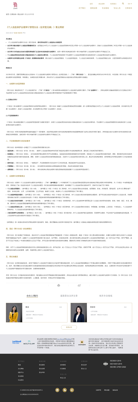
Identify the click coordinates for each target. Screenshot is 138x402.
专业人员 (63, 378)
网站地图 (106, 390)
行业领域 (63, 368)
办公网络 (21, 368)
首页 (91, 4)
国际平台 (21, 372)
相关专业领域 (105, 296)
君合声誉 (42, 372)
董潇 (15, 33)
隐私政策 (115, 390)
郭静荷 (20, 33)
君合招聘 (102, 4)
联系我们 (113, 4)
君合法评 (21, 14)
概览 (19, 365)
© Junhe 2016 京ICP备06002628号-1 (31, 390)
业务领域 (63, 365)
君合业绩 (42, 368)
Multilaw (68, 339)
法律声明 (98, 390)
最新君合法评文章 (69, 296)
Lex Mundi (60, 339)
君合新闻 (42, 365)
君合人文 (84, 368)
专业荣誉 (21, 376)
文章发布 (13, 14)
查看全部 (69, 327)
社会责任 (21, 380)
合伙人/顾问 (32, 296)
